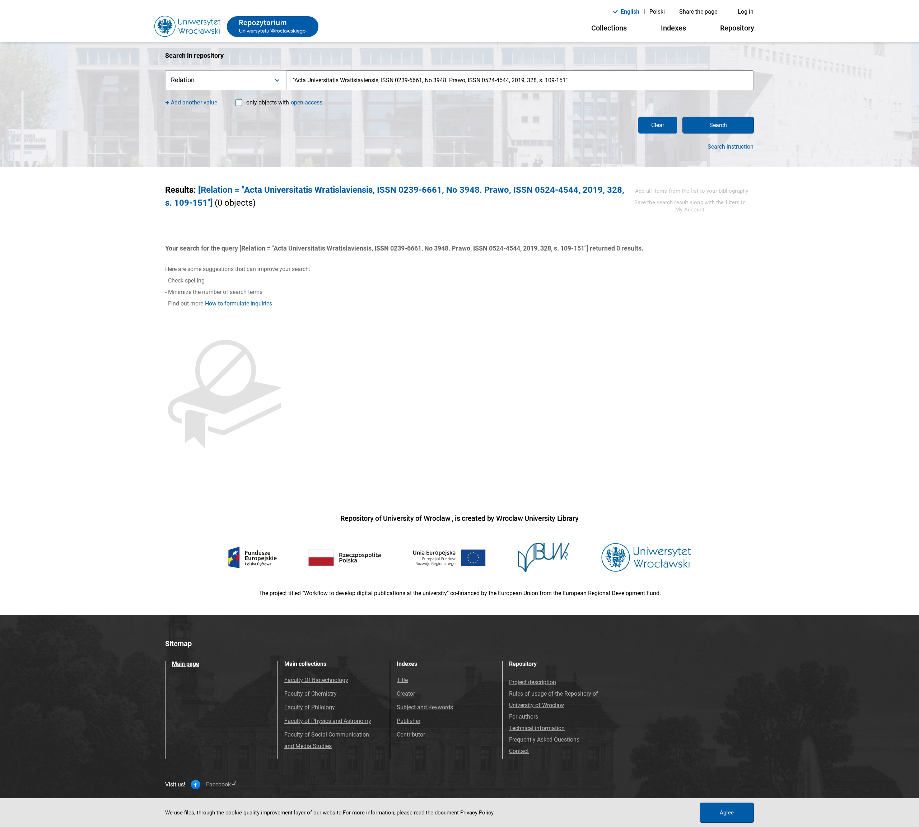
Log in (746, 11)
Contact (519, 751)
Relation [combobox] (183, 80)
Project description (532, 682)
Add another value (194, 102)
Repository (737, 28)
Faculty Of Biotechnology (316, 680)
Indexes (673, 28)
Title (402, 680)
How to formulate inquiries (238, 303)
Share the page (698, 11)
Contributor (411, 734)
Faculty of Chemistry (310, 693)
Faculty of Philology (309, 707)
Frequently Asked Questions (544, 739)
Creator (406, 693)
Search (718, 125)
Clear (657, 125)
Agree (727, 812)
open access (306, 102)
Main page (185, 663)
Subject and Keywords (425, 707)
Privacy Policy (477, 812)
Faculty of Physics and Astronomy (327, 721)
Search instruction (731, 147)
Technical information (537, 728)
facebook (218, 785)
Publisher (408, 721)
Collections (609, 28)
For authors (523, 716)
